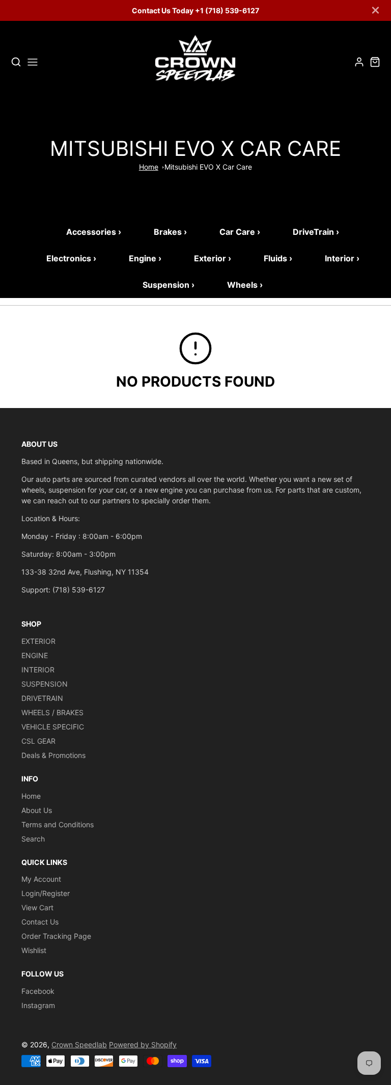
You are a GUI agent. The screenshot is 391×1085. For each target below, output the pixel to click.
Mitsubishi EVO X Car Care (208, 166)
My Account (41, 879)
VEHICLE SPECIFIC (52, 726)
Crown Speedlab (79, 1044)
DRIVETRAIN (42, 698)
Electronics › (71, 258)
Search (33, 838)
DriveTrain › (316, 232)
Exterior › (212, 258)
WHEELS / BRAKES (52, 712)
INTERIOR (37, 669)
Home (148, 166)
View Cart (37, 907)
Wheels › (245, 285)
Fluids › (278, 258)
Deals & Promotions (53, 755)
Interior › (342, 258)
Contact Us (40, 921)
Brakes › (170, 232)
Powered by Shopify (143, 1044)
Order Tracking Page (56, 936)
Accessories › (93, 232)
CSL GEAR (38, 741)
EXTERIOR (38, 641)
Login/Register (45, 893)
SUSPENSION (44, 684)
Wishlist (33, 950)
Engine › (145, 258)
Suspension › (168, 285)
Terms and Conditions (57, 824)
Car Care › (239, 232)
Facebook (37, 991)
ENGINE (34, 655)
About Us (36, 810)
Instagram (38, 1005)
